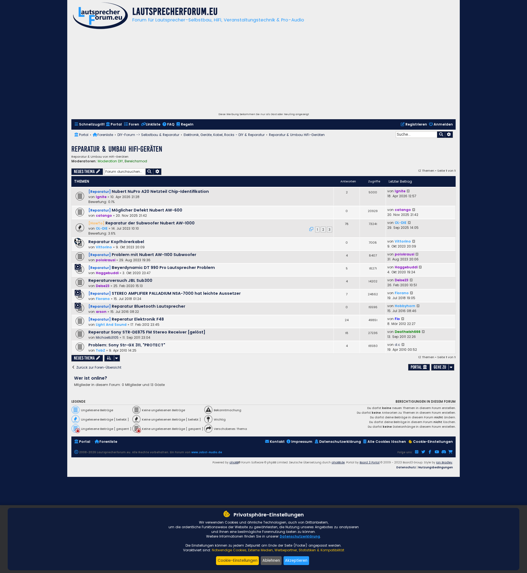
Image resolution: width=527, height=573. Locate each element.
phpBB (234, 462)
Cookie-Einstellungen (237, 560)
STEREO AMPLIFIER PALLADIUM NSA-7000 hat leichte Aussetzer (176, 293)
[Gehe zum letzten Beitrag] (409, 191)
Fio (397, 318)
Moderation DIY (110, 161)
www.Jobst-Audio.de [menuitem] (206, 452)
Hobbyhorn (405, 306)
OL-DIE (102, 228)
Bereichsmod (136, 161)
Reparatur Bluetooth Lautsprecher (148, 306)
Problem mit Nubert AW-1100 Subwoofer (154, 254)
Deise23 (103, 285)
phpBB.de (338, 462)
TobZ (100, 350)
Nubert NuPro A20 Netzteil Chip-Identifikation (160, 191)
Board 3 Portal (370, 462)
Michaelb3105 (107, 337)
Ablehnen (271, 560)
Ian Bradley (444, 462)
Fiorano (103, 298)
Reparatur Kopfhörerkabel (116, 241)
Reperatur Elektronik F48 (138, 319)
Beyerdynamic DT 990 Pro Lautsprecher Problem (163, 267)
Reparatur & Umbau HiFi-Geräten (116, 149)
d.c (397, 344)
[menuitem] (89, 124)
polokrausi (105, 260)
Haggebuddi (107, 273)
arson (101, 311)
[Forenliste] (100, 16)
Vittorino (104, 247)
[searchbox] (416, 134)
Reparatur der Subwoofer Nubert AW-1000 (150, 223)
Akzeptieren (296, 560)
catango (104, 215)
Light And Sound (111, 324)
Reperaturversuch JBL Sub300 (120, 280)
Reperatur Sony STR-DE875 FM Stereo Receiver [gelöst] (146, 332)
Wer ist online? (90, 378)
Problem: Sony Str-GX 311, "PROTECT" (126, 345)
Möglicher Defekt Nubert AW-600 (147, 210)
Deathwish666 (408, 331)
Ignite (101, 196)
